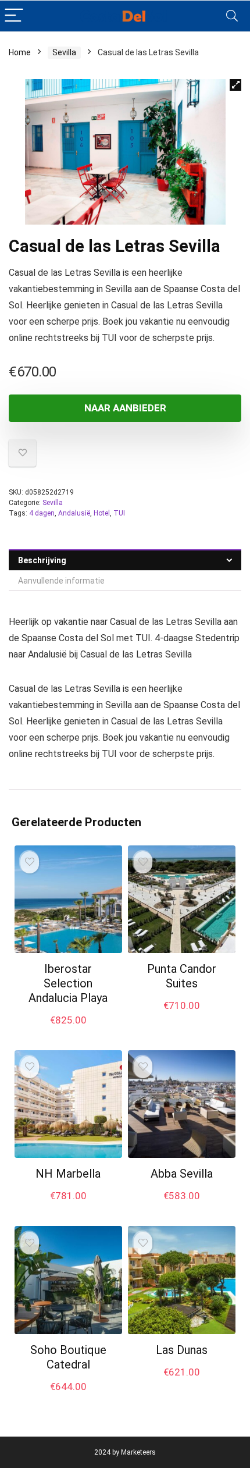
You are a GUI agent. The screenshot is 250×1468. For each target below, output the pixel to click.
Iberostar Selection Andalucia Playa (68, 983)
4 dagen (42, 513)
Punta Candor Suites (181, 976)
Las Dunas (182, 1350)
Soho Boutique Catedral (68, 1357)
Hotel (102, 513)
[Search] (232, 16)
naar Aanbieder (125, 408)
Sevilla (64, 52)
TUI (119, 513)
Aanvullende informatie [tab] (61, 580)
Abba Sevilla (182, 1174)
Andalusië (74, 513)
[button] (235, 85)
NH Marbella (68, 1174)
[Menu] (14, 16)
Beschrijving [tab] (42, 560)
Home (20, 52)
